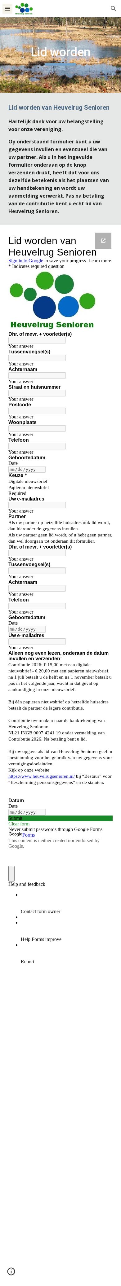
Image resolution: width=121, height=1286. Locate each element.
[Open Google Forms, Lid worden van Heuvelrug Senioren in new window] (103, 241)
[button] (7, 8)
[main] (60, 55)
